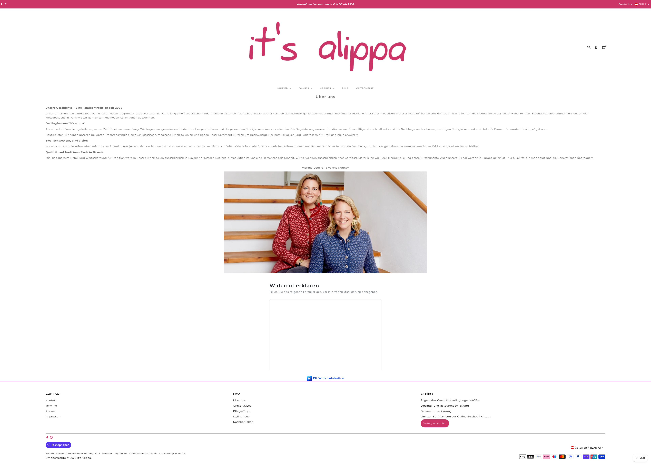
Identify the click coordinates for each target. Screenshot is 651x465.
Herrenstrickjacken (281, 134)
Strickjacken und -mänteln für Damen (478, 129)
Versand (107, 453)
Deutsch (624, 4)
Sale (345, 88)
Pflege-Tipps (242, 411)
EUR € (643, 4)
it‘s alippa (84, 457)
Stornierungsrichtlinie (172, 453)
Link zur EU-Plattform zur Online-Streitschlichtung (456, 416)
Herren (326, 88)
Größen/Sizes (242, 405)
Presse (50, 411)
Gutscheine (365, 88)
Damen (304, 88)
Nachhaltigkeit (243, 422)
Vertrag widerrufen (434, 423)
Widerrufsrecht (55, 453)
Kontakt (51, 400)
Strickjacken (254, 129)
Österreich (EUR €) (588, 447)
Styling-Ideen (242, 416)
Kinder (283, 88)
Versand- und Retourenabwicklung (445, 405)
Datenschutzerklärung (436, 411)
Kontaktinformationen (143, 453)
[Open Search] (588, 47)
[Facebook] (1, 4)
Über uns (239, 400)
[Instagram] (6, 4)
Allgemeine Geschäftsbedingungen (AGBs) (450, 400)
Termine (51, 405)
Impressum (53, 416)
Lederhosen (310, 134)
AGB (97, 453)
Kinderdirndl (187, 129)
